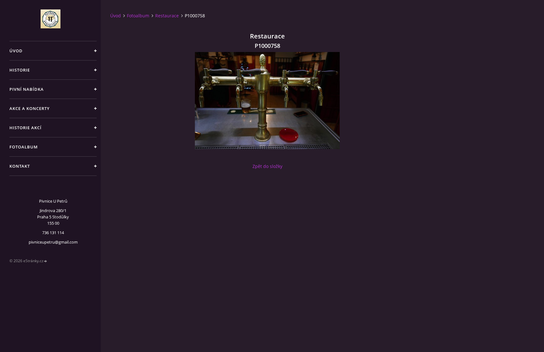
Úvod (16, 51)
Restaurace (167, 16)
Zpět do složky (267, 166)
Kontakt (19, 166)
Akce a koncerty (29, 108)
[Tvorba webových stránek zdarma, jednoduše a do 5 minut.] (45, 261)
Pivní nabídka (26, 89)
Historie (19, 70)
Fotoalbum (23, 147)
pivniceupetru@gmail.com (53, 242)
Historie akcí (25, 127)
